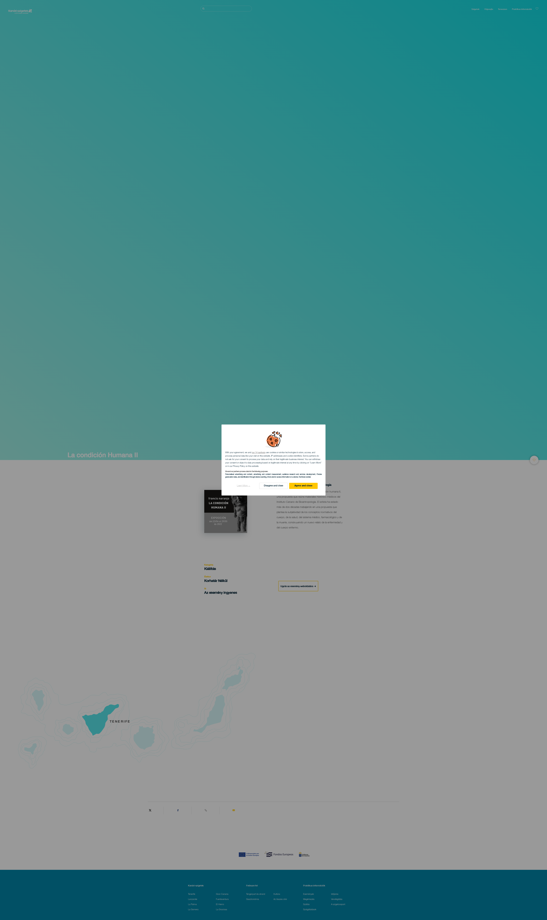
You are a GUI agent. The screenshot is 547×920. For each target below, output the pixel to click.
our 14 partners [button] (258, 453)
